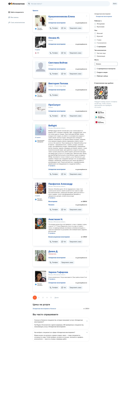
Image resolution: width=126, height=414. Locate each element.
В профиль (51, 165)
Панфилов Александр (60, 184)
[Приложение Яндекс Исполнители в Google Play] (100, 117)
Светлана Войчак (57, 62)
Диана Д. (53, 251)
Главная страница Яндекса (9, 3)
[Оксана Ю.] (40, 42)
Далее (57, 297)
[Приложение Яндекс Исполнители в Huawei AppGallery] (100, 122)
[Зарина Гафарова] (40, 276)
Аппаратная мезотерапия (56, 23)
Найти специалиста (17, 12)
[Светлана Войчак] (40, 66)
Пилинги (51, 205)
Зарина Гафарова (58, 272)
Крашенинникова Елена (61, 16)
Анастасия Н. (55, 219)
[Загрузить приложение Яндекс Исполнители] (106, 92)
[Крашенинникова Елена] (40, 20)
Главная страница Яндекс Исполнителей (16, 3)
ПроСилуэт (54, 105)
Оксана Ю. (54, 38)
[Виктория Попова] (40, 87)
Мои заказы (15, 17)
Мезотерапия (52, 201)
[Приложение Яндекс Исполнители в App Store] (100, 112)
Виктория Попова (58, 83)
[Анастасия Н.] (40, 223)
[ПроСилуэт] (40, 109)
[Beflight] (40, 129)
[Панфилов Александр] (40, 188)
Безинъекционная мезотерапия (59, 237)
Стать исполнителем (18, 22)
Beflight (52, 125)
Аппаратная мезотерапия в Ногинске (44, 308)
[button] (53, 28)
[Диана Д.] (40, 255)
